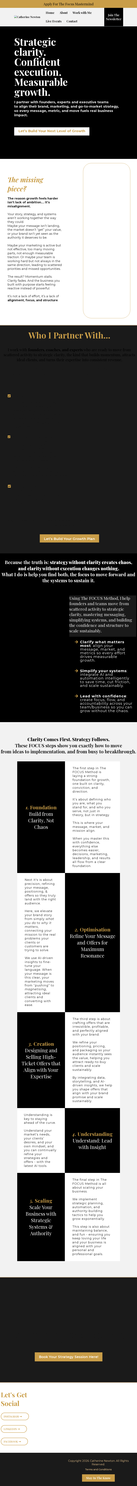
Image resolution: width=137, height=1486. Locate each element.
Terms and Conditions (98, 1469)
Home (50, 13)
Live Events (53, 21)
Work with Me (82, 13)
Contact (71, 21)
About (63, 13)
